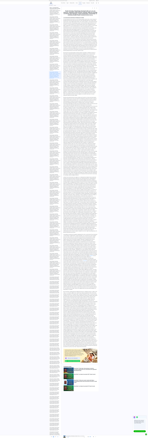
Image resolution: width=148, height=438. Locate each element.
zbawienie (91, 255)
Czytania (55, 5)
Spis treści (65, 8)
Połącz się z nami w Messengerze (140, 431)
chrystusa (85, 260)
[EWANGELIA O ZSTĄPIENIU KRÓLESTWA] (51, 2)
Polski (98, 0)
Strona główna (51, 5)
